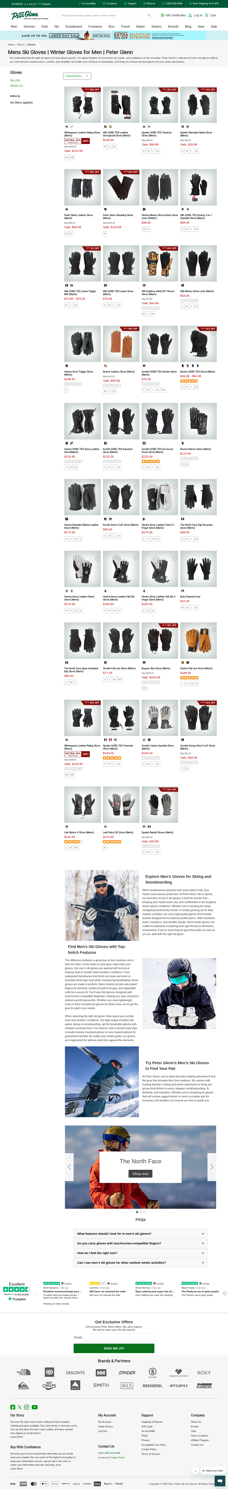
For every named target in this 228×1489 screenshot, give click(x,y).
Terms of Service (151, 1454)
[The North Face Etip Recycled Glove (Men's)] (198, 497)
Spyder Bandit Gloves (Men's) (157, 832)
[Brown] (105, 209)
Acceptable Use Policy (154, 1444)
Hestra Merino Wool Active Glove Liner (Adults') (160, 217)
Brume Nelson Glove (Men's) (195, 449)
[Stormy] (149, 126)
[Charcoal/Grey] (144, 209)
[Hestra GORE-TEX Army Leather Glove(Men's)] (82, 421)
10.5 (144, 688)
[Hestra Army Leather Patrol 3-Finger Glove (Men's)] (160, 497)
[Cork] (182, 662)
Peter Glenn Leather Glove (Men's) (78, 217)
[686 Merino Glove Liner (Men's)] (198, 263)
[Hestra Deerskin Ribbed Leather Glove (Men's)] (82, 497)
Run (111, 26)
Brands (173, 26)
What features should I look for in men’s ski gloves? (114, 1233)
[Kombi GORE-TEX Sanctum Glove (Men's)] (121, 421)
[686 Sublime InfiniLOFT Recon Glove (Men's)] (160, 263)
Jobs (193, 1431)
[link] (114, 35)
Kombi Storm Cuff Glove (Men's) (121, 524)
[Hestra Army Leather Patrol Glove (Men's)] (82, 569)
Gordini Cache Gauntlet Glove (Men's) (158, 747)
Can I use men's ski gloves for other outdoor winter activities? (121, 1262)
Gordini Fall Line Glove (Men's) (119, 668)
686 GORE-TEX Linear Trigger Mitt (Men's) (80, 293)
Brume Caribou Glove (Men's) (119, 371)
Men (14, 26)
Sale (214, 26)
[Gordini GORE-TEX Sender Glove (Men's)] (160, 344)
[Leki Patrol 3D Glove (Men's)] (121, 804)
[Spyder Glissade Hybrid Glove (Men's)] (198, 105)
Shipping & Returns (152, 1421)
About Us (196, 1421)
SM (72, 157)
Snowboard (73, 26)
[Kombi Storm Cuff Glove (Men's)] (121, 497)
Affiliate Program (200, 1440)
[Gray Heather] (187, 366)
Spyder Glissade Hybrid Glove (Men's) (196, 134)
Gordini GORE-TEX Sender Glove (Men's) (159, 373)
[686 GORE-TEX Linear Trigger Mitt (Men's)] (82, 263)
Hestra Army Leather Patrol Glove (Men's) (79, 598)
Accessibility (148, 1431)
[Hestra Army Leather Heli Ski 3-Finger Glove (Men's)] (160, 569)
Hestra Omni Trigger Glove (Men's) (78, 373)
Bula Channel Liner (190, 596)
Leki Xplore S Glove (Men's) (79, 832)
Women (29, 26)
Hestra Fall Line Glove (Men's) (196, 668)
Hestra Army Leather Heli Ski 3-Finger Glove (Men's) (159, 598)
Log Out (102, 1431)
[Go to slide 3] (69, 1167)
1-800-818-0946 (111, 1453)
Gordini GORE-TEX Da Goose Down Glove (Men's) (157, 451)
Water (140, 26)
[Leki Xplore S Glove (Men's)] (82, 804)
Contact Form (117, 1457)
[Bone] (71, 126)
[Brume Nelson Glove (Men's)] (198, 421)
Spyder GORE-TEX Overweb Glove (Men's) (118, 747)
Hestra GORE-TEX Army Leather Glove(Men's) (81, 451)
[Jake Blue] (192, 366)
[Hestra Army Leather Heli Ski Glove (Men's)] (121, 569)
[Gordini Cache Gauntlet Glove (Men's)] (160, 718)
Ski (56, 26)
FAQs (145, 1435)
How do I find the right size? (97, 1253)
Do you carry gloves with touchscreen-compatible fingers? (119, 1243)
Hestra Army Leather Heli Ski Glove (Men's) (118, 598)
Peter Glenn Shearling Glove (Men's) (118, 217)
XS (182, 607)
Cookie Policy (149, 1449)
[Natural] (110, 126)
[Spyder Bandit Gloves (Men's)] (160, 804)
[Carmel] (105, 366)
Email (78, 1337)
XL (114, 146)
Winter (16, 85)
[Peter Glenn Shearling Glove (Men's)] (121, 187)
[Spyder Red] (110, 740)
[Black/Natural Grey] (71, 443)
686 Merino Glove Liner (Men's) (197, 291)
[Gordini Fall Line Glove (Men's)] (121, 640)
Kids (45, 26)
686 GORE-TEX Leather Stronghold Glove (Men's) (116, 134)
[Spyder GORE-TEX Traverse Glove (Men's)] (160, 105)
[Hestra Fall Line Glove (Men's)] (198, 640)
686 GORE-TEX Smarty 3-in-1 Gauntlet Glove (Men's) (196, 217)
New (201, 26)
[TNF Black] (182, 519)
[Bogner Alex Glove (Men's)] (160, 640)
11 (71, 233)
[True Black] (182, 366)
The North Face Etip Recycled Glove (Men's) (196, 526)
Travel (125, 26)
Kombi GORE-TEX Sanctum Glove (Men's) (118, 451)
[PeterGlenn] (29, 15)
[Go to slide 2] (211, 1167)
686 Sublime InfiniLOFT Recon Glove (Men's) (158, 293)
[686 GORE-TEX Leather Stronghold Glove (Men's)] (121, 105)
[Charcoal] (187, 209)
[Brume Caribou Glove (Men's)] (121, 344)
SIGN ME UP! (114, 1348)
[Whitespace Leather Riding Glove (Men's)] (82, 105)
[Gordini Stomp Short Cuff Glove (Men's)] (198, 718)
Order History (105, 1426)
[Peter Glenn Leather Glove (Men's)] (82, 187)
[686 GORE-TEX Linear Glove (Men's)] (121, 263)
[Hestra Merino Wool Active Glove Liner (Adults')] (160, 187)
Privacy (146, 1440)
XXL (163, 390)
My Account (104, 1421)
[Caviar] (66, 740)
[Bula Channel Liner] (198, 569)
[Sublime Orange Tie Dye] (144, 285)
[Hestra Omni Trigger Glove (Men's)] (82, 344)
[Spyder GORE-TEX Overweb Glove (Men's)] (121, 718)
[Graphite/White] (105, 826)
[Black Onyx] (66, 126)
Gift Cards (147, 1426)
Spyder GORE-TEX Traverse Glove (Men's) (157, 134)
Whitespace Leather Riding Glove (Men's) (82, 134)
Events (195, 1426)
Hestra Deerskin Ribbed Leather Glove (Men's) (81, 526)
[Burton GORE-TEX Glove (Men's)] (198, 344)
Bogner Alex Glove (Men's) (156, 668)
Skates (156, 26)
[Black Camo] (71, 285)
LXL (67, 157)
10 (66, 233)
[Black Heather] (182, 285)
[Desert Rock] (197, 366)
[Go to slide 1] (137, 1212)
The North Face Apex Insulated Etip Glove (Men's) (81, 670)
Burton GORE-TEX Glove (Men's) (197, 371)
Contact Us (197, 1444)
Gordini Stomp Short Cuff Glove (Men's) (197, 747)
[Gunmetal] (110, 519)
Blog (188, 26)
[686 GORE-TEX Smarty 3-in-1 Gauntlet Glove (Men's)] (198, 187)
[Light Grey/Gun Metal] (144, 740)
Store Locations (199, 1435)
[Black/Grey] (66, 366)
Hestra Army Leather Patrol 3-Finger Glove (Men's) (158, 526)
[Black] (105, 126)
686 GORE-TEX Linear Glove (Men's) (118, 293)
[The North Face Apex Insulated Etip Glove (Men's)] (82, 640)
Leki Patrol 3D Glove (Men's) (118, 832)
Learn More (16, 1436)
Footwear (95, 26)
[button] (140, 1174)
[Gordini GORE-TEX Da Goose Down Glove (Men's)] (160, 421)
